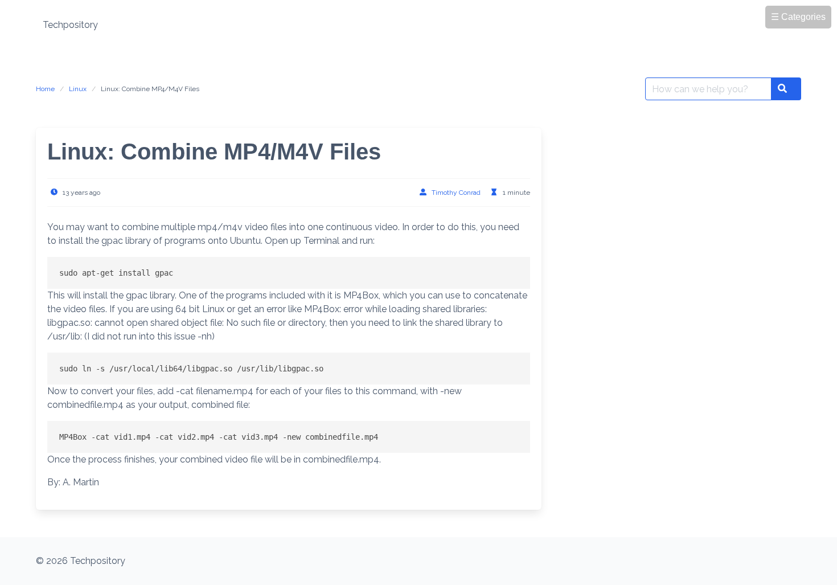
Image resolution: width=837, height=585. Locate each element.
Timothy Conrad (456, 193)
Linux (78, 89)
